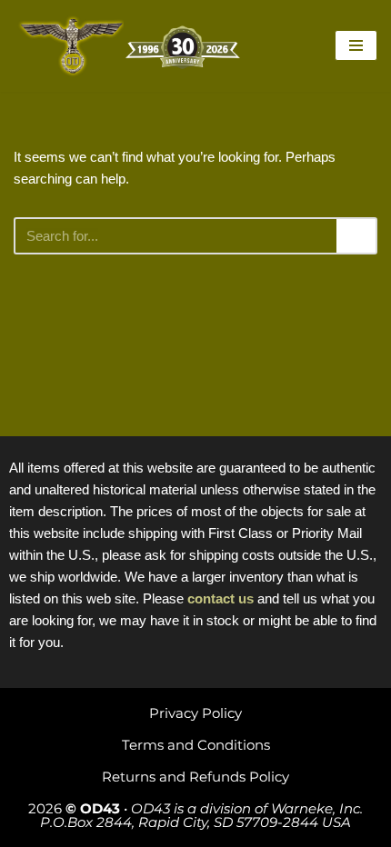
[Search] (356, 235)
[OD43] (132, 46)
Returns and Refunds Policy (195, 776)
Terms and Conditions (196, 744)
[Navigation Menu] (356, 45)
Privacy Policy (195, 713)
